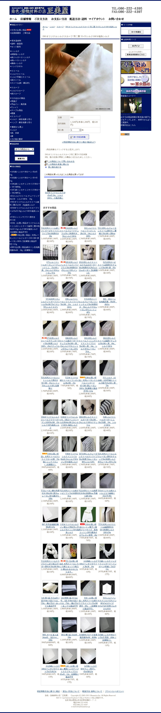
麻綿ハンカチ (17, 63)
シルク (14, 130)
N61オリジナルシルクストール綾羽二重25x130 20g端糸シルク (24, 203)
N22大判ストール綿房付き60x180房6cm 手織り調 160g (88, 493)
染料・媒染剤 (17, 44)
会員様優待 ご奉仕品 (20, 33)
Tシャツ (14, 107)
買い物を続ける (54, 167)
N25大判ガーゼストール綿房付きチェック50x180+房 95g (107, 265)
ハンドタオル (17, 66)
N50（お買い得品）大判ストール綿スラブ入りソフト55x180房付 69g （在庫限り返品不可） (88, 603)
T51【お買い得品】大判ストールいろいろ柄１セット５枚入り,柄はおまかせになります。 (69, 566)
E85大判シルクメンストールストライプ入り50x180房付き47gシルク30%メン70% (69, 267)
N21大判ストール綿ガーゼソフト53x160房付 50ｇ (69, 493)
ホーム (45, 27)
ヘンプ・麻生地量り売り (21, 122)
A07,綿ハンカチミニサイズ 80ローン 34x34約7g (24, 191)
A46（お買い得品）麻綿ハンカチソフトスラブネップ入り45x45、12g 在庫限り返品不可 (69, 671)
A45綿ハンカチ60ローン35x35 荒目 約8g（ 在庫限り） (107, 637)
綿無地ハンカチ (18, 54)
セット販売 (16, 47)
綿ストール (16, 80)
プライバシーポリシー (114, 691)
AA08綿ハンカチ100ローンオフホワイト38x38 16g (88, 564)
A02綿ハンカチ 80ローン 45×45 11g (23, 179)
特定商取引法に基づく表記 (48, 691)
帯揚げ (14, 101)
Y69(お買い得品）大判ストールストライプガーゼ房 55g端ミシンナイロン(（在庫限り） (50, 459)
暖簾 (13, 113)
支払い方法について (71, 691)
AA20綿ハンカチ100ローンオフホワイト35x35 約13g (51, 669)
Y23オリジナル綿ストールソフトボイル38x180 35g (69, 380)
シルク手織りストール (20, 77)
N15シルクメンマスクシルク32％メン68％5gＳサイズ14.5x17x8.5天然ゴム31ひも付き (107, 603)
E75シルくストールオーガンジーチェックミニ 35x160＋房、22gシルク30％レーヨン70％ (50, 267)
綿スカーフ (16, 94)
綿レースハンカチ (18, 60)
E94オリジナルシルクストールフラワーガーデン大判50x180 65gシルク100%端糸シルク (50, 422)
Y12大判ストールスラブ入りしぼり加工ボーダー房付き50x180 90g (50, 564)
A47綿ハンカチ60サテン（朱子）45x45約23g (89, 669)
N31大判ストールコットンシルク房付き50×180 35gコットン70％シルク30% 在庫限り (50, 383)
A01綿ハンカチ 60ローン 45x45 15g (23, 173)
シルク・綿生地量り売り (21, 119)
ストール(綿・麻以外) (20, 83)
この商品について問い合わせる (61, 161)
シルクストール (18, 74)
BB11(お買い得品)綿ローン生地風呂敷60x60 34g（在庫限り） (24, 248)
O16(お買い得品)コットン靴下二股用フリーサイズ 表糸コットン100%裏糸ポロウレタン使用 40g (88, 529)
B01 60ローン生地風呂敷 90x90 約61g (108, 302)
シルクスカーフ (18, 91)
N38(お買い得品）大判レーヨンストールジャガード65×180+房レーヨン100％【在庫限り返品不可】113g (24, 239)
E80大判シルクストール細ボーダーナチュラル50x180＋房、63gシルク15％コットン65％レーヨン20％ (69, 343)
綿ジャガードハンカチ (20, 57)
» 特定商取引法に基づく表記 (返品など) (78, 142)
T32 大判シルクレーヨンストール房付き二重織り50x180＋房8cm (107, 231)
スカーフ (60, 27)
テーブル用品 (17, 110)
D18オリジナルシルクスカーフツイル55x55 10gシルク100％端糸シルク (24, 211)
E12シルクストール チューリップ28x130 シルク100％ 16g (24, 197)
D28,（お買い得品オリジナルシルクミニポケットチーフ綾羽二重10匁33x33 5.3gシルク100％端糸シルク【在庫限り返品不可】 (24, 227)
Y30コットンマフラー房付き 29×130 (22, 218)
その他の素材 (17, 139)
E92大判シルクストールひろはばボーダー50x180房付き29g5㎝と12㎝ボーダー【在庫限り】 (88, 267)
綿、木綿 (15, 133)
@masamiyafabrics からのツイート (134, 128)
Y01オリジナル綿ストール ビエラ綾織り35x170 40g (107, 493)
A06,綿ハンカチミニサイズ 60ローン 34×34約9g (24, 185)
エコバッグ (16, 116)
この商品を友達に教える (58, 164)
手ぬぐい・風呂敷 (18, 104)
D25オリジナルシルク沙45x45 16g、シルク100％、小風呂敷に (55, 195)
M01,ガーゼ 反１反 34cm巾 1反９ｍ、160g (50, 637)
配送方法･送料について (92, 691)
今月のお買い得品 (18, 30)
